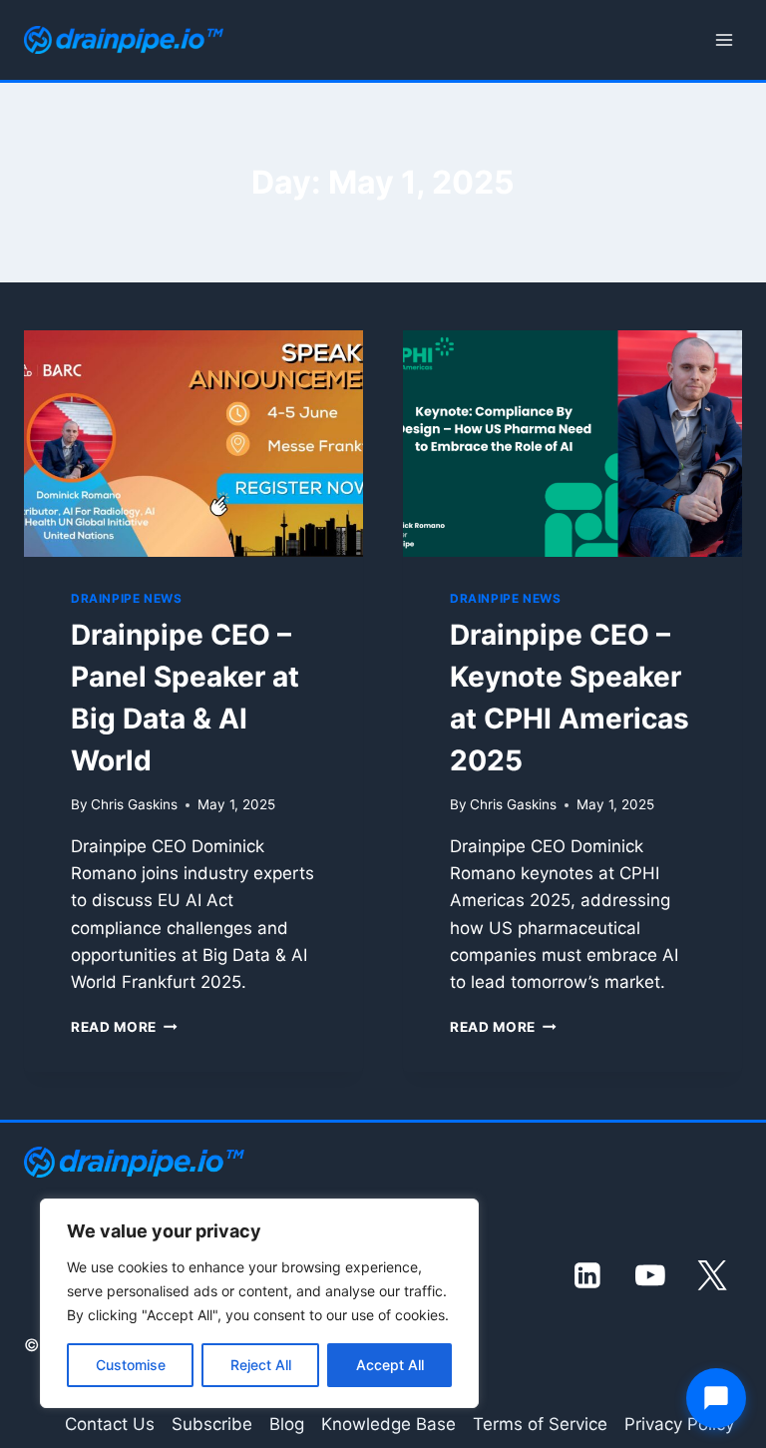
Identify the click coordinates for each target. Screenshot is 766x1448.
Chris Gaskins (134, 804)
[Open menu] (723, 39)
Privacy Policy (679, 1424)
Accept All (390, 1364)
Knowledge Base (388, 1424)
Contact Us (110, 1424)
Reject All (260, 1364)
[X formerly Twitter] (713, 1275)
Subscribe (212, 1424)
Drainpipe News (126, 598)
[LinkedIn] (588, 1275)
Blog (286, 1424)
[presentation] (193, 443)
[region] (259, 1303)
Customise (131, 1364)
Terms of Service (540, 1424)
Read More (124, 1027)
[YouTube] (650, 1275)
